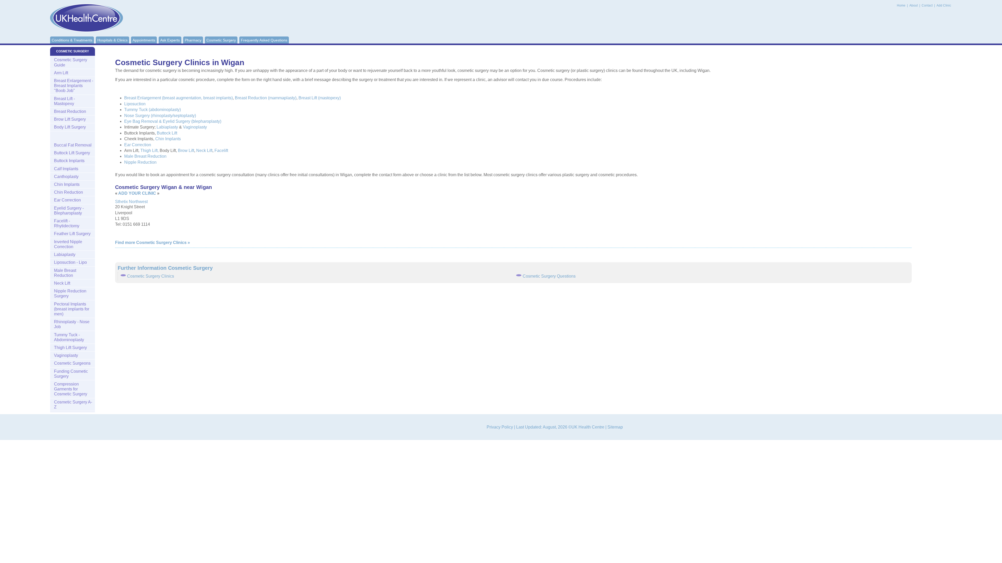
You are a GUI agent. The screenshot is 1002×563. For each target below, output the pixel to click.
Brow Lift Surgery (70, 119)
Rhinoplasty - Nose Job (72, 324)
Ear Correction (137, 145)
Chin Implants (168, 139)
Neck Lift (204, 150)
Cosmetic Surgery (221, 40)
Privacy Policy (500, 427)
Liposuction (135, 104)
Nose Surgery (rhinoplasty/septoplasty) (160, 115)
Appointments (144, 40)
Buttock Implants (69, 160)
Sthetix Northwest (131, 201)
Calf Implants (66, 169)
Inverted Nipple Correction (68, 244)
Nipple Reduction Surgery (70, 293)
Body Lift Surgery (70, 127)
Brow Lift (186, 150)
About (913, 5)
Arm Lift (61, 73)
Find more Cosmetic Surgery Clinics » (152, 242)
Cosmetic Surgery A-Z (73, 404)
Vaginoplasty (195, 127)
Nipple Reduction (140, 162)
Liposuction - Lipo (70, 262)
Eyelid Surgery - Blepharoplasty (69, 210)
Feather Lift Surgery (72, 233)
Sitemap (615, 427)
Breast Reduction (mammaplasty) (265, 98)
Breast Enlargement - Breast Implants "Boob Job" (73, 85)
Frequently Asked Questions (264, 40)
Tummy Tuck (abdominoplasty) (152, 109)
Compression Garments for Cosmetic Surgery (70, 389)
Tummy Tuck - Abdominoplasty (69, 337)
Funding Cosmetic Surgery (71, 373)
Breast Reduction (70, 111)
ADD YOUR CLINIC (137, 193)
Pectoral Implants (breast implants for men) (71, 309)
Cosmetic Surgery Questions (549, 276)
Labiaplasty (167, 127)
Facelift (221, 150)
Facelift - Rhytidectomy (66, 223)
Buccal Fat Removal (73, 145)
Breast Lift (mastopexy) (320, 98)
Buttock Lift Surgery (72, 153)
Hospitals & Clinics (112, 40)
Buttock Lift (167, 133)
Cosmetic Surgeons (72, 363)
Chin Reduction (68, 192)
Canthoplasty (66, 176)
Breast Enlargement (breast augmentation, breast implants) (178, 98)
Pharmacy (193, 40)
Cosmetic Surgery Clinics (150, 276)
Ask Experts (170, 40)
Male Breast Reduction (145, 156)
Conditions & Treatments (72, 40)
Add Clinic (944, 5)
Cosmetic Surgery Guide (70, 62)
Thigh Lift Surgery (70, 347)
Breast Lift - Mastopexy (64, 101)
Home (901, 5)
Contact (927, 5)
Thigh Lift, (149, 150)
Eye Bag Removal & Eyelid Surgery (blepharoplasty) (172, 121)
